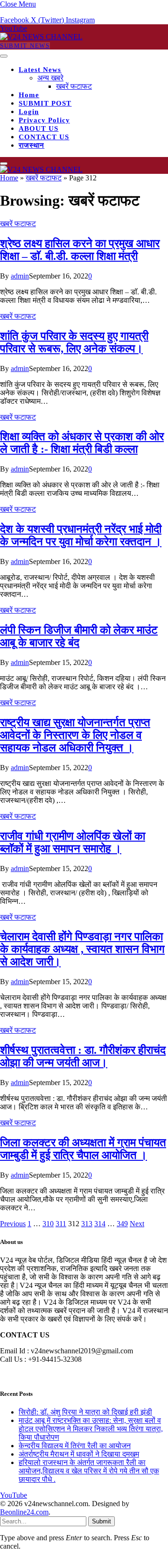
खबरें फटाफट (74, 86)
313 (86, 1224)
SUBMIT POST (45, 103)
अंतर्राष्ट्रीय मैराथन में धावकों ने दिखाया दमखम (79, 1454)
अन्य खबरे (50, 78)
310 (48, 1224)
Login (29, 111)
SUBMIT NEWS (25, 45)
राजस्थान (31, 145)
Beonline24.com (24, 1512)
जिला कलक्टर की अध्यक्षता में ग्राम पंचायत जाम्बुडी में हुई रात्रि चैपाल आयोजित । (83, 1148)
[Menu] (3, 56)
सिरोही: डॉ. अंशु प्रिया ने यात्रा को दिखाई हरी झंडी (85, 1412)
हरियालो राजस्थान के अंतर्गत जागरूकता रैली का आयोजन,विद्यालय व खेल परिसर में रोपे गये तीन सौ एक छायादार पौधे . (89, 1470)
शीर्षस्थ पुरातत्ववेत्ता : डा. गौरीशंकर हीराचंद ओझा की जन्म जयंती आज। (83, 1056)
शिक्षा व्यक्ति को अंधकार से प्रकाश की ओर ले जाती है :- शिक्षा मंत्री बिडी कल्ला (82, 442)
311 (61, 1224)
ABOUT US (38, 128)
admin (20, 276)
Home (29, 95)
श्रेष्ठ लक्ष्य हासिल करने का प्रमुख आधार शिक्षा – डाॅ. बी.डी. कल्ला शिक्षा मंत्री (80, 249)
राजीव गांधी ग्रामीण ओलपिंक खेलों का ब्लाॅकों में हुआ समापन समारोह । (72, 842)
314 (99, 1224)
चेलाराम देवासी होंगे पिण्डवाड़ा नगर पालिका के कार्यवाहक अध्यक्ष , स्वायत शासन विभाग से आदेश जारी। (82, 949)
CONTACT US (44, 137)
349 (122, 1224)
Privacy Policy (44, 120)
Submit (101, 1521)
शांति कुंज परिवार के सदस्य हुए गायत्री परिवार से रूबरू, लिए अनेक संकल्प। (74, 342)
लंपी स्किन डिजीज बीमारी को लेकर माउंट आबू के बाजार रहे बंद (79, 636)
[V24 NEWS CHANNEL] (41, 37)
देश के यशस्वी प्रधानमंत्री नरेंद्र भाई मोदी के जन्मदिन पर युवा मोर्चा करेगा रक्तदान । (80, 535)
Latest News (40, 69)
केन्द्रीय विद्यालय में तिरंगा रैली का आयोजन (75, 1446)
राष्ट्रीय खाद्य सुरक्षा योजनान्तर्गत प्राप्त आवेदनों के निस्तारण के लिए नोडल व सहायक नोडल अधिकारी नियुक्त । (75, 735)
